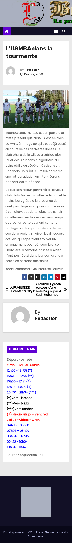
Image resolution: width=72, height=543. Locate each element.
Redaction (32, 69)
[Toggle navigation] (56, 31)
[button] (64, 31)
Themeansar (36, 536)
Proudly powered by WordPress (23, 532)
